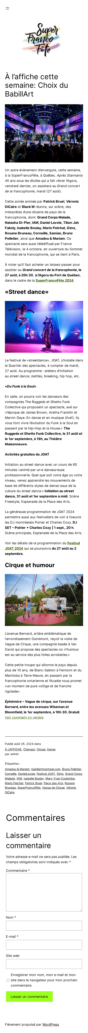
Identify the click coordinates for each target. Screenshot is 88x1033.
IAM (19, 778)
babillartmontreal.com (45, 769)
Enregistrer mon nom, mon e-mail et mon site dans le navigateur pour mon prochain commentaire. (44, 980)
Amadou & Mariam (17, 769)
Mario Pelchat (14, 783)
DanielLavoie (26, 773)
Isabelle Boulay (34, 778)
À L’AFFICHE (13, 749)
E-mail (12, 936)
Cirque (41, 749)
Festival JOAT (46, 773)
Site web (12, 956)
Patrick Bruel (33, 783)
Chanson (29, 749)
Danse (51, 749)
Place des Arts (53, 783)
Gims (60, 773)
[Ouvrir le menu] (7, 8)
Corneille (10, 773)
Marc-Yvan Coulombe (60, 778)
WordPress (50, 1024)
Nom (11, 917)
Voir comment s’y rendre (24, 717)
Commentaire (18, 870)
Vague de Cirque (53, 787)
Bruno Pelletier (71, 769)
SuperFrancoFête (29, 787)
